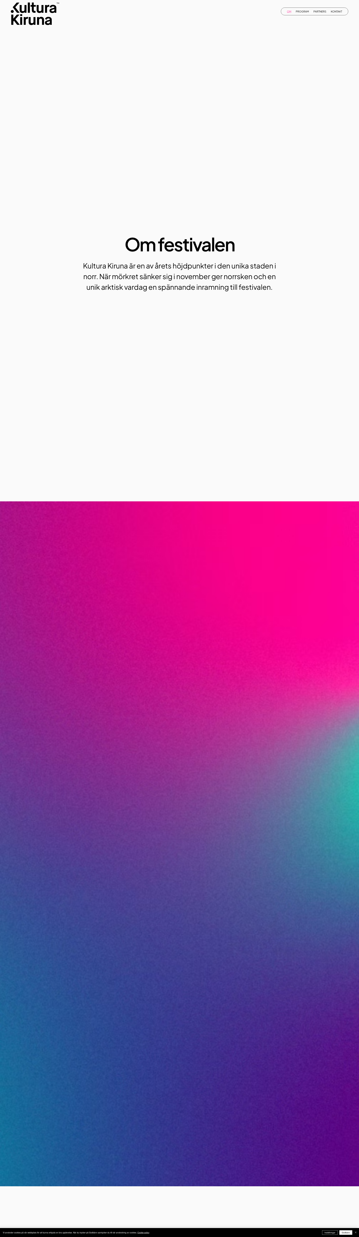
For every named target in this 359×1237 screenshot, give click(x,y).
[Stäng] (355, 1232)
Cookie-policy (143, 1232)
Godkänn (346, 1232)
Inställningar (330, 1232)
